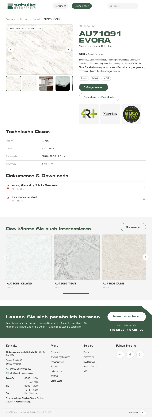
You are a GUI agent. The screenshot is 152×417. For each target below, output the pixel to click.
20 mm (45, 141)
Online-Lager (82, 6)
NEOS (106, 78)
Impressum (88, 357)
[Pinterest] (140, 354)
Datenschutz (89, 362)
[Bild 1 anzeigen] (13, 83)
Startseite (10, 20)
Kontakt (54, 376)
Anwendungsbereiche (60, 357)
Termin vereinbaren (127, 316)
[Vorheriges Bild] (11, 49)
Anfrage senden (93, 87)
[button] (39, 49)
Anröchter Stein (58, 362)
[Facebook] (130, 354)
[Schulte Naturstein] (21, 6)
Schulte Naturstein (102, 46)
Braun (84, 78)
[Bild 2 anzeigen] (29, 83)
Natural (36, 20)
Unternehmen (57, 371)
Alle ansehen (133, 227)
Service (54, 367)
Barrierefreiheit (90, 367)
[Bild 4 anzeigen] (62, 83)
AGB (85, 371)
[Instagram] (120, 354)
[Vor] (145, 257)
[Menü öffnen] (143, 6)
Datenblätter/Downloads (99, 97)
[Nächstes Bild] (68, 49)
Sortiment (60, 6)
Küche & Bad (47, 164)
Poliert (95, 78)
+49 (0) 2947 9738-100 (127, 330)
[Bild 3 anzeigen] (46, 83)
